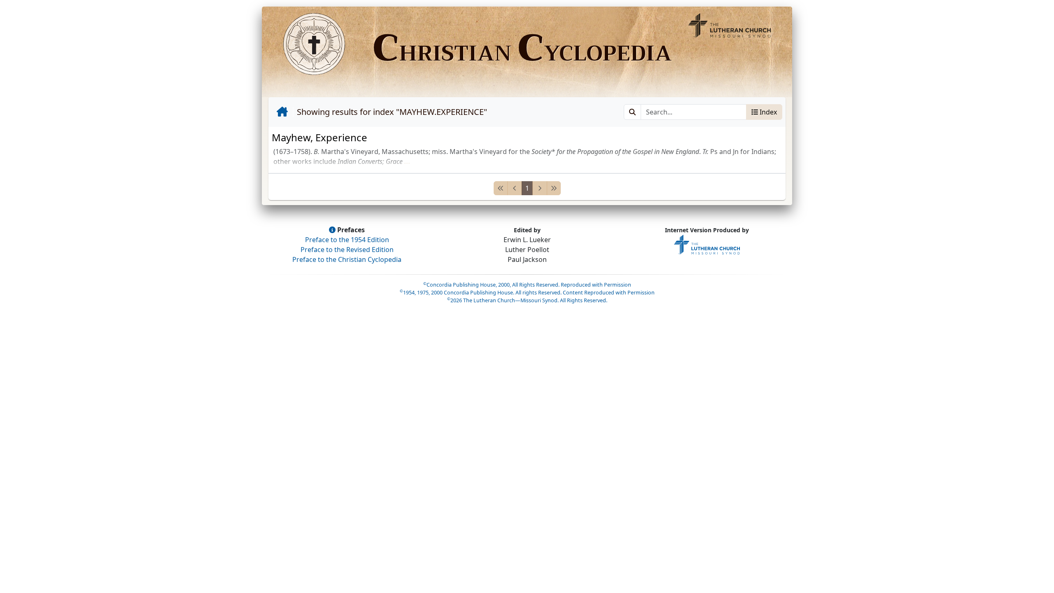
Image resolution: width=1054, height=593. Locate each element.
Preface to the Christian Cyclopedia (346, 259)
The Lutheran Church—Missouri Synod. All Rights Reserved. (527, 300)
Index (767, 112)
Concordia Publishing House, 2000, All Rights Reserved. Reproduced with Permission (527, 284)
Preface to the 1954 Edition (347, 239)
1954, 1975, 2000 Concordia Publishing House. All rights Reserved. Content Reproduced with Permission (527, 292)
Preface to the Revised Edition (347, 249)
